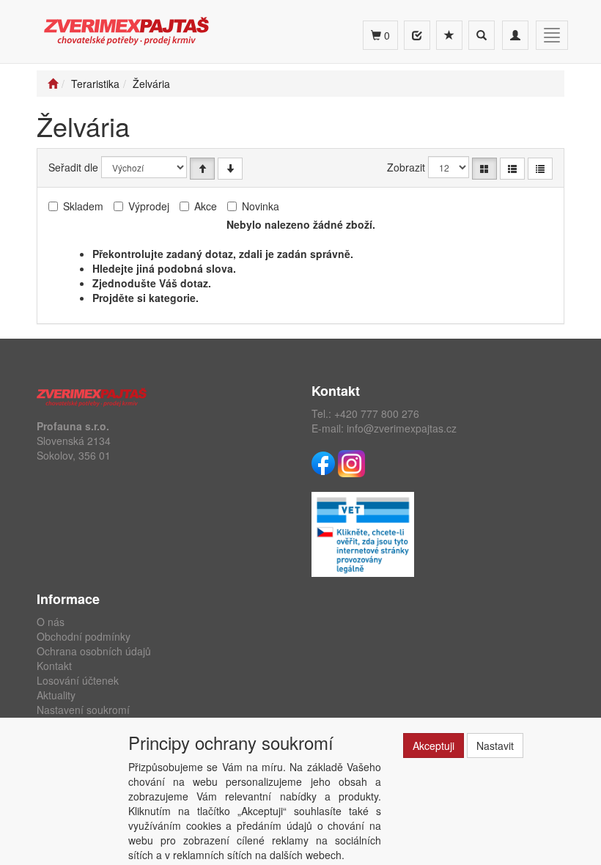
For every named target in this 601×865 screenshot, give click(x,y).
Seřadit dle (73, 167)
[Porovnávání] (417, 35)
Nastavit (495, 745)
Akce (205, 206)
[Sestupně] (230, 169)
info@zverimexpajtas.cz (402, 428)
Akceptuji (433, 745)
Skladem (83, 206)
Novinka (260, 206)
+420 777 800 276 (376, 413)
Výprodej (148, 206)
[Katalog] (484, 169)
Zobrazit (406, 167)
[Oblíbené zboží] (449, 35)
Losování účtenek (78, 680)
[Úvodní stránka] (53, 83)
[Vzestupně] (202, 169)
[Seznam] (512, 169)
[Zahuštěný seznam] (540, 169)
